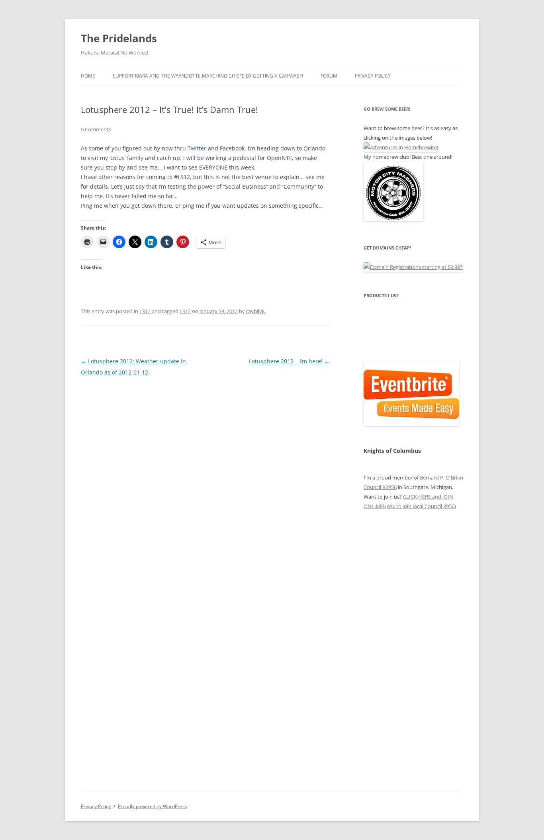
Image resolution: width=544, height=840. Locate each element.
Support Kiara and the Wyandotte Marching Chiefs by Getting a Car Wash (208, 75)
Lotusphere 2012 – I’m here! (289, 361)
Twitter (197, 148)
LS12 (145, 311)
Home (88, 75)
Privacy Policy (373, 75)
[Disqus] (205, 477)
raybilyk (255, 311)
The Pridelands (119, 38)
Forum (329, 75)
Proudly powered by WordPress (152, 806)
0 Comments (96, 129)
